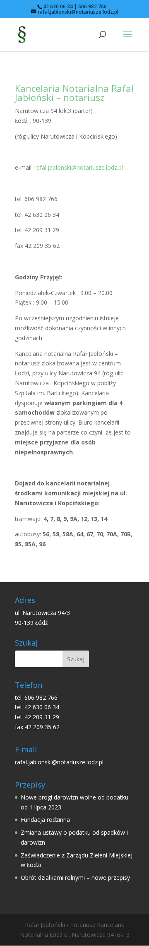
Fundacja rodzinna (45, 820)
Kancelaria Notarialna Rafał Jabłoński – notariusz (74, 92)
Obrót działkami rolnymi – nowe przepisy (75, 877)
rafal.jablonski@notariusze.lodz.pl (78, 167)
